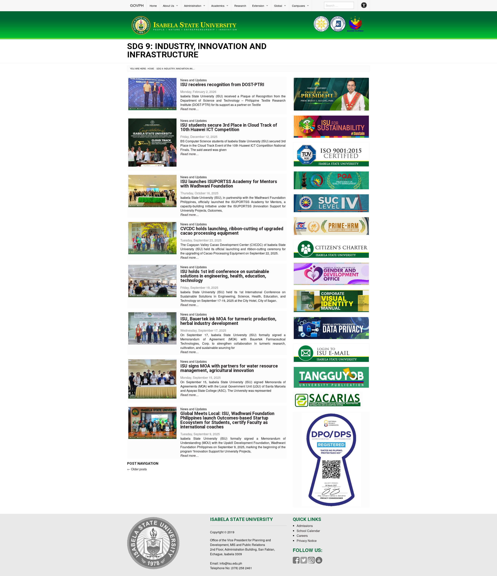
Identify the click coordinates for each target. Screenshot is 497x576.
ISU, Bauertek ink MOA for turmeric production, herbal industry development (228, 321)
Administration (192, 6)
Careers (302, 535)
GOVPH (137, 5)
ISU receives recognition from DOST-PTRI (222, 84)
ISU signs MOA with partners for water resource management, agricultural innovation (229, 368)
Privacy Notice (307, 540)
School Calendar (308, 530)
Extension (258, 6)
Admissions (305, 525)
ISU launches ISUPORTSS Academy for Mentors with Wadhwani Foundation (228, 184)
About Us (168, 6)
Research (240, 6)
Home (153, 6)
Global (278, 6)
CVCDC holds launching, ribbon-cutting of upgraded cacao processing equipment (231, 231)
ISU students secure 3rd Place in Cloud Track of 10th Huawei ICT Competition (228, 127)
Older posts (137, 469)
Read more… (189, 109)
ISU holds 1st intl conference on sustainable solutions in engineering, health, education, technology (224, 276)
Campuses (298, 6)
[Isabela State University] (185, 24)
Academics (217, 6)
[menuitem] (137, 5)
